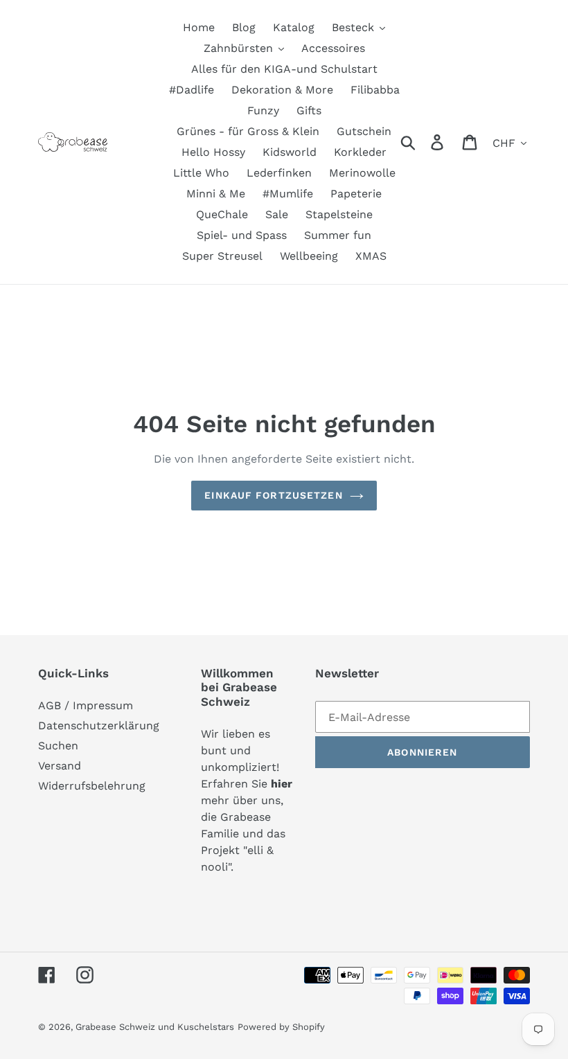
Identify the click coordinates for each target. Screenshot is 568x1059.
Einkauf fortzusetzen (273, 495)
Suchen (58, 745)
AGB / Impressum (85, 705)
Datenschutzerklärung (98, 725)
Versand (59, 765)
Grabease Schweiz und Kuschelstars (155, 1027)
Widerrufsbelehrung (91, 785)
